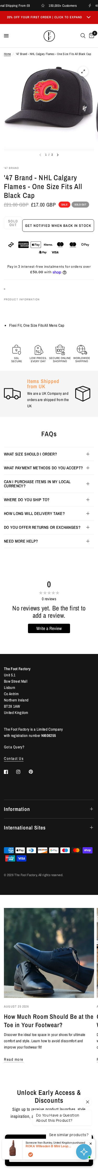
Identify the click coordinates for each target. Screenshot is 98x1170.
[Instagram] (22, 772)
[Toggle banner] (88, 17)
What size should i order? (30, 454)
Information (17, 809)
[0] (90, 35)
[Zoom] (83, 71)
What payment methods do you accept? (43, 468)
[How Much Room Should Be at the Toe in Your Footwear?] (49, 953)
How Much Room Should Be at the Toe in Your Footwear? (49, 1020)
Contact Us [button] (14, 758)
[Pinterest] (34, 771)
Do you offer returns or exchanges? (42, 527)
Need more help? (21, 541)
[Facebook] (9, 772)
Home (7, 54)
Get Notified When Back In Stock (58, 225)
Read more (14, 1059)
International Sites (25, 827)
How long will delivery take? (34, 513)
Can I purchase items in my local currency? (37, 484)
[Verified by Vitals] (30, 1154)
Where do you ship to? (27, 499)
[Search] (83, 35)
